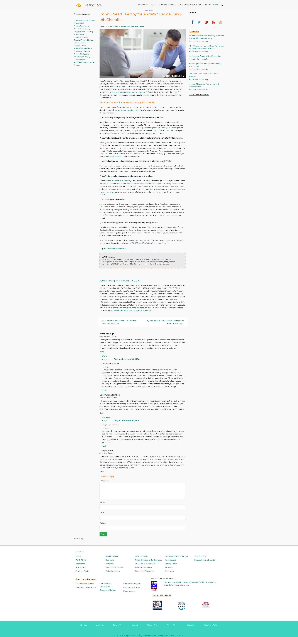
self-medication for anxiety (119, 181)
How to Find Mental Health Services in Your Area (145, 243)
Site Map (83, 625)
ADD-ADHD (81, 560)
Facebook (128, 310)
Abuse (78, 556)
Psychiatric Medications (86, 587)
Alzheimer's (81, 567)
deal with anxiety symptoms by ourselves (129, 92)
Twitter (149, 310)
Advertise (134, 625)
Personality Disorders (144, 571)
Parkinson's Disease (143, 567)
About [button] (206, 5)
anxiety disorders (138, 151)
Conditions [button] (143, 5)
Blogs (180, 5)
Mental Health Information (106, 585)
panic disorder (116, 156)
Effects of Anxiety (81, 37)
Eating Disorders (112, 571)
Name (102, 502)
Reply (102, 352)
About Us (99, 625)
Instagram (137, 310)
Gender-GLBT (141, 556)
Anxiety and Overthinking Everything (205, 56)
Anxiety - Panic (82, 571)
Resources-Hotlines (108, 590)
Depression (110, 560)
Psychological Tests (193, 5)
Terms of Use (152, 625)
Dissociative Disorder (114, 567)
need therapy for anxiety (114, 248)
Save (103, 534)
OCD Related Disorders (145, 563)
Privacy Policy (172, 625)
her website (118, 310)
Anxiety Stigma (80, 59)
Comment (104, 481)
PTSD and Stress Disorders (176, 556)
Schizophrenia (171, 563)
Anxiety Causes (80, 45)
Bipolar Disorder (112, 556)
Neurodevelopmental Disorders (148, 560)
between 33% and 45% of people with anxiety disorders (156, 183)
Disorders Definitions (85, 583)
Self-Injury (169, 571)
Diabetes (109, 563)
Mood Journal (129, 591)
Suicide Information (131, 583)
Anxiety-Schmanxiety (198, 41)
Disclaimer (191, 625)
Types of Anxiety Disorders (84, 40)
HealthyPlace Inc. (129, 635)
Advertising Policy (211, 625)
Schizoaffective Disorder (205, 560)
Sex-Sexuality (200, 556)
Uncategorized (79, 43)
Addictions (80, 563)
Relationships (170, 560)
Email (102, 512)
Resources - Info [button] (158, 5)
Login (215, 5)
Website (103, 523)
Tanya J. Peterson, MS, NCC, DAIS (128, 26)
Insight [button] (171, 5)
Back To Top (78, 538)
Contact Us (117, 625)
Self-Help (169, 567)
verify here (184, 585)
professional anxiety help (128, 110)
